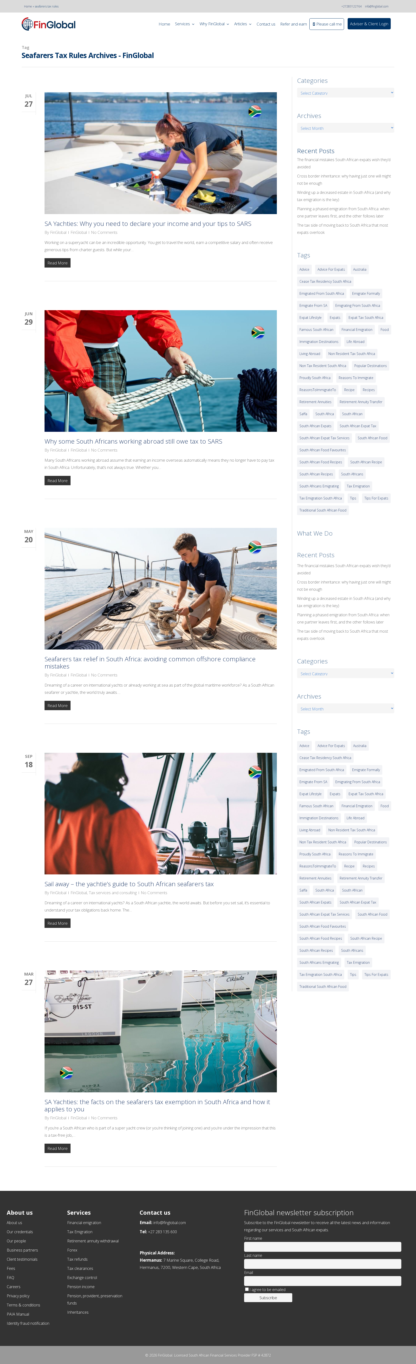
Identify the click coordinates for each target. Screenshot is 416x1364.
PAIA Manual (18, 1314)
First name (253, 1238)
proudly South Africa (315, 377)
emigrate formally (366, 293)
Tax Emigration (79, 1231)
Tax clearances (80, 1268)
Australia (359, 269)
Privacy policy (18, 1295)
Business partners (22, 1250)
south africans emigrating (319, 486)
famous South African (316, 329)
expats (335, 317)
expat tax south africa (366, 317)
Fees (11, 1268)
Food (385, 329)
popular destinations (370, 365)
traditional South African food (322, 510)
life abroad (355, 341)
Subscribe (268, 1297)
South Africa (324, 414)
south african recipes (316, 474)
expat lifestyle (310, 317)
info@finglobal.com (377, 6)
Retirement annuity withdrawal (93, 1241)
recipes (369, 389)
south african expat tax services (324, 438)
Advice (304, 269)
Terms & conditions (23, 1305)
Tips (353, 498)
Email (248, 1272)
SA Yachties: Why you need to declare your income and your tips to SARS (148, 223)
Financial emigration (84, 1222)
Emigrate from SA (313, 305)
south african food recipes (320, 462)
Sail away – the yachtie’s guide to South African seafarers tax (129, 883)
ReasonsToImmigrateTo (317, 389)
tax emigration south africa (320, 498)
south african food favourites (322, 450)
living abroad (309, 353)
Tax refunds (77, 1259)
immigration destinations (318, 341)
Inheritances (78, 1312)
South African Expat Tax (358, 426)
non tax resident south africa (322, 365)
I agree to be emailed (267, 1289)
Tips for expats (376, 498)
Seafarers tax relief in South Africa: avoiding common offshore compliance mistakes (150, 662)
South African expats (315, 426)
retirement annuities (315, 402)
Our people (16, 1241)
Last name (253, 1255)
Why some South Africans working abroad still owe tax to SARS (133, 441)
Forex (72, 1250)
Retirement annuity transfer (361, 402)
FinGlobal (58, 232)
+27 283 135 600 (162, 1231)
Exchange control (82, 1277)
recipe (349, 389)
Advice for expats (331, 269)
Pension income (81, 1286)
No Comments (104, 232)
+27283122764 (351, 6)
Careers (13, 1286)
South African (352, 414)
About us (14, 1222)
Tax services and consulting (113, 892)
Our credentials (20, 1231)
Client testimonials (22, 1259)
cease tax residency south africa (325, 281)
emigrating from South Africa (357, 305)
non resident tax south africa (351, 353)
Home (28, 6)
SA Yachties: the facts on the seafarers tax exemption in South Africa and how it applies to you (157, 1105)
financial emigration (357, 329)
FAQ (10, 1277)
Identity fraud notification (28, 1323)
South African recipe (366, 462)
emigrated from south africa (321, 293)
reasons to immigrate (356, 377)
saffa (303, 414)
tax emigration (358, 486)
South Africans (352, 474)
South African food (372, 438)
